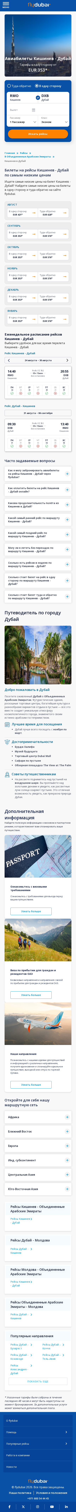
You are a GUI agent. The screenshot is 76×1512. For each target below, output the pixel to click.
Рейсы (24, 153)
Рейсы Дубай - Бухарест (19, 1346)
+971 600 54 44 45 (38, 1498)
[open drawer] (6, 4)
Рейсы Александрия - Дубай (19, 1369)
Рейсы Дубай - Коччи (51, 1346)
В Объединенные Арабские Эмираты (28, 156)
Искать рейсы (37, 134)
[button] (38, 474)
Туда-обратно (21, 86)
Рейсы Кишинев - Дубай (20, 1220)
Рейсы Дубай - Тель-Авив (51, 1356)
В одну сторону (50, 86)
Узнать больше (31, 911)
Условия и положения (51, 1493)
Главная (10, 153)
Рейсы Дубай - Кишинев (19, 1250)
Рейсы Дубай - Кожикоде (19, 1356)
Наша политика (20, 1493)
